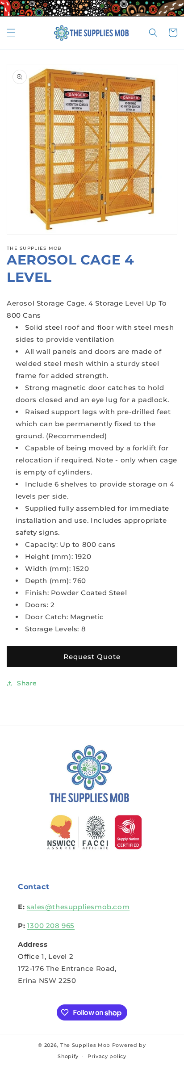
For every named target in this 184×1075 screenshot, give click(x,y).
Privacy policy (107, 1056)
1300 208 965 (51, 925)
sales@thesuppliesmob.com (78, 907)
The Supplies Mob (85, 1045)
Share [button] (27, 683)
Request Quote (92, 656)
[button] (11, 32)
